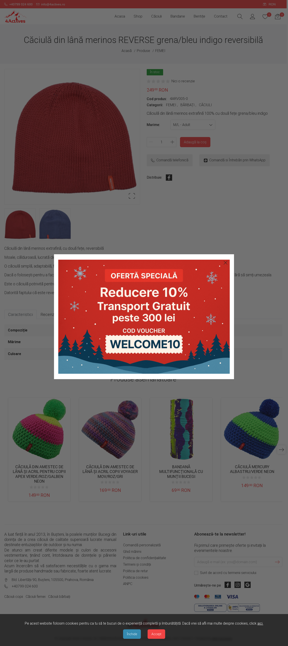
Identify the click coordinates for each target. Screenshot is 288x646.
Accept (156, 634)
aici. (260, 623)
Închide (132, 634)
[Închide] (225, 263)
